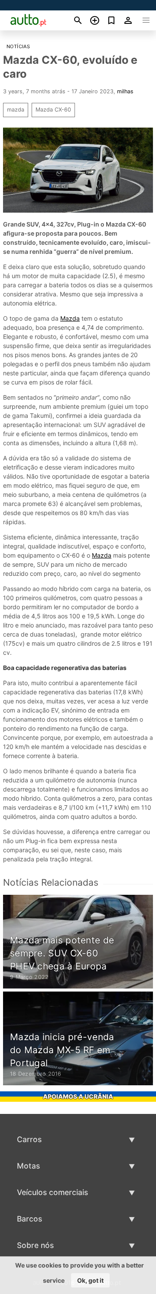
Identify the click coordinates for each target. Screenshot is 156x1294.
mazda (15, 109)
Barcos (29, 1218)
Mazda (70, 318)
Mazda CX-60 (53, 109)
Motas (28, 1165)
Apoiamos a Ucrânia (78, 1096)
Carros (29, 1139)
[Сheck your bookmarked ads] (111, 20)
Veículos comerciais (52, 1192)
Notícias (18, 46)
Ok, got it (90, 1280)
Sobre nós (35, 1245)
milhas (125, 91)
